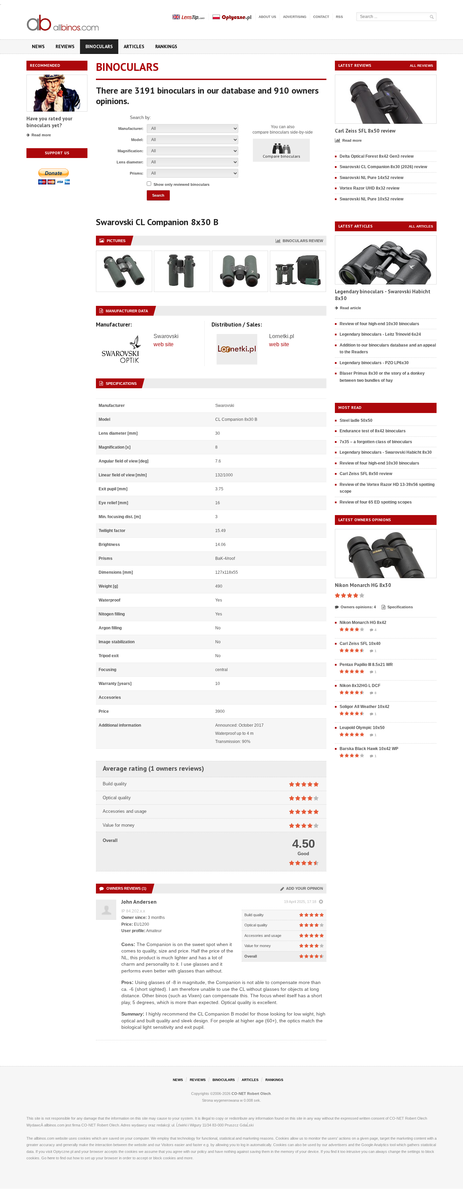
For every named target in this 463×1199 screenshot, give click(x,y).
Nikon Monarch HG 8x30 (363, 585)
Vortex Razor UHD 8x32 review (369, 188)
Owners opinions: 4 (358, 607)
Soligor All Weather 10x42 (364, 706)
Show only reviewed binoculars (181, 184)
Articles (134, 46)
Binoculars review (302, 241)
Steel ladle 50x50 (356, 420)
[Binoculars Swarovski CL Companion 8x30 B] (124, 254)
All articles (421, 226)
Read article (350, 308)
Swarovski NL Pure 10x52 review (371, 199)
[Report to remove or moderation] (321, 902)
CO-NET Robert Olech (251, 1094)
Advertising (294, 17)
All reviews (421, 65)
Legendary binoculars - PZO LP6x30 (374, 362)
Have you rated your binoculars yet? (49, 122)
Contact (321, 17)
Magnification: (130, 151)
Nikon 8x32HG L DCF (360, 685)
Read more (41, 135)
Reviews (65, 46)
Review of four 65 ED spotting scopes (376, 502)
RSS (339, 17)
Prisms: (136, 173)
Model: (137, 140)
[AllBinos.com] (63, 21)
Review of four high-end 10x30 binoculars (379, 323)
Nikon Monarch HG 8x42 (363, 622)
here (51, 1158)
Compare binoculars (281, 156)
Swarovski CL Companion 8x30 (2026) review (383, 166)
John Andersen (139, 901)
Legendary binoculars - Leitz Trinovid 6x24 (380, 334)
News (38, 46)
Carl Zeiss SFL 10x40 (360, 643)
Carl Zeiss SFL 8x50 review (365, 130)
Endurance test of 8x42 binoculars (373, 431)
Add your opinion (303, 888)
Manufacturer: (130, 128)
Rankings (166, 46)
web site (164, 344)
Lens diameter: (130, 162)
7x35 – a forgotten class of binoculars (376, 441)
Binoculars (99, 46)
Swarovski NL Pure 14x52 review (371, 177)
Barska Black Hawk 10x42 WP (369, 748)
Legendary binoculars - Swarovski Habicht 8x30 (386, 452)
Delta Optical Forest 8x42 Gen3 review (377, 156)
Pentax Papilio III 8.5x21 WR (366, 664)
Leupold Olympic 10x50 (362, 727)
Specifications (400, 607)
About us (267, 17)
